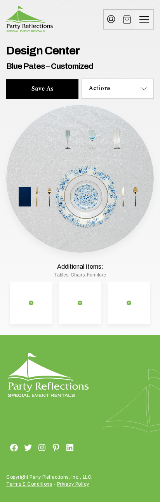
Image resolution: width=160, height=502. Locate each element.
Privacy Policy (73, 484)
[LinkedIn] (60, 447)
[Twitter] (18, 447)
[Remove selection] (31, 303)
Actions (100, 88)
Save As (42, 88)
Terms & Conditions (29, 484)
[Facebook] (4, 447)
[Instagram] (32, 447)
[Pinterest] (46, 447)
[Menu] (144, 19)
